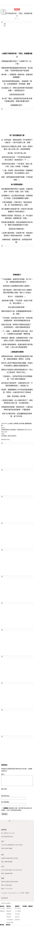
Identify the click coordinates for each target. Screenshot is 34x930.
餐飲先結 (8, 908)
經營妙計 (17, 917)
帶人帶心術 (18, 908)
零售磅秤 (8, 917)
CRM (2, 423)
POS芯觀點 (18, 911)
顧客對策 (17, 9)
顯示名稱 (4, 789)
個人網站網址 (5, 802)
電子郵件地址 (5, 796)
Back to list (4, 431)
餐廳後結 (8, 914)
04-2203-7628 (8, 873)
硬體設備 (2, 911)
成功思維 (21, 423)
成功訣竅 (17, 914)
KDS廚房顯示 (9, 919)
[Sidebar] (2, 281)
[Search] (32, 903)
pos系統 (10, 423)
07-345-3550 (8, 885)
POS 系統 (2, 908)
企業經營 (15, 423)
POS (6, 423)
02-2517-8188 (8, 848)
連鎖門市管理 (9, 922)
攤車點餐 (8, 911)
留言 (3, 774)
